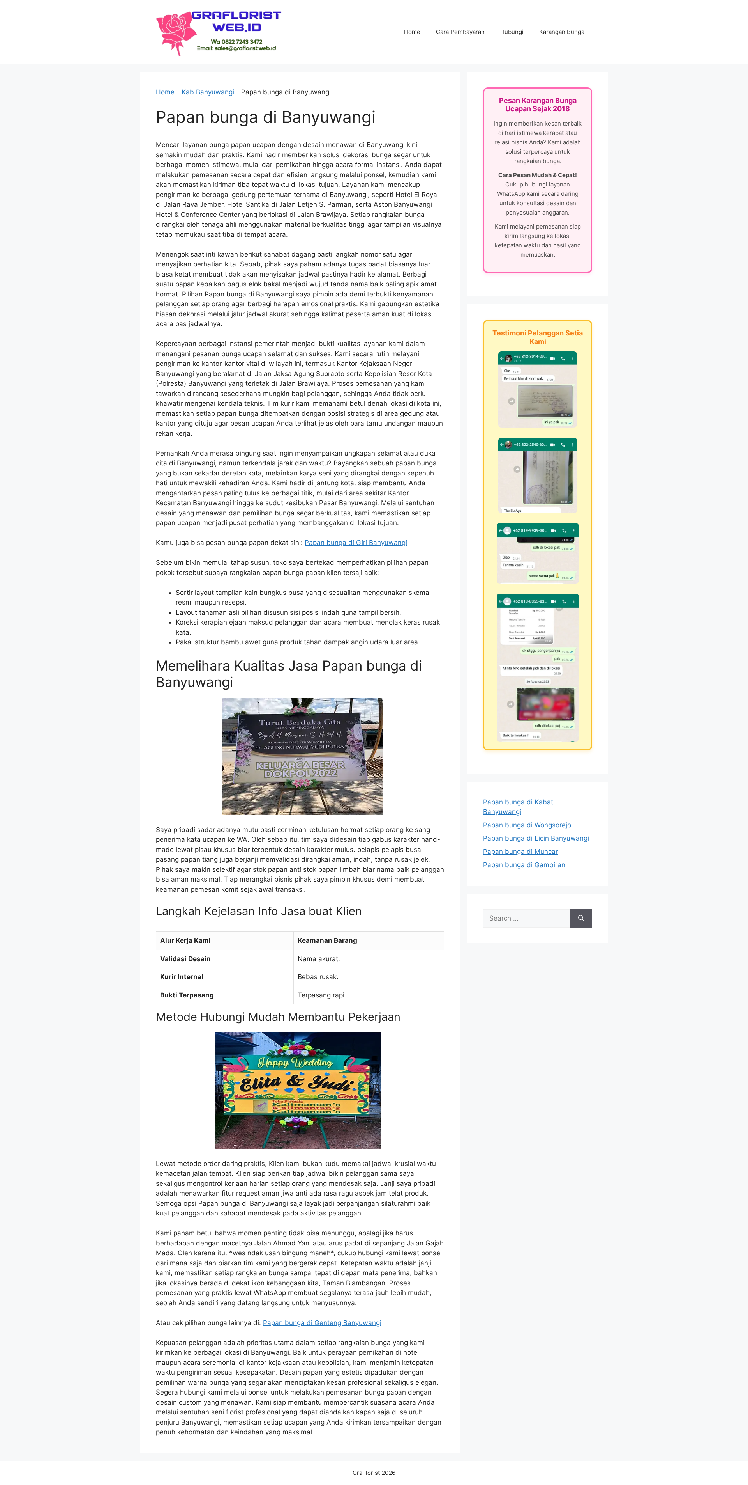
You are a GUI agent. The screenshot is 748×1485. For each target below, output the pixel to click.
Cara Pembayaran (460, 31)
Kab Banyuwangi (208, 92)
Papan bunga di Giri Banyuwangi (356, 542)
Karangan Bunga (561, 31)
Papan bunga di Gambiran (524, 865)
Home (412, 31)
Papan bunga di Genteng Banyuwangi (322, 1323)
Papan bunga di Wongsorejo (527, 825)
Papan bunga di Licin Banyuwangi (536, 838)
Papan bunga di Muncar (520, 851)
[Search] (581, 918)
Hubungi (512, 31)
